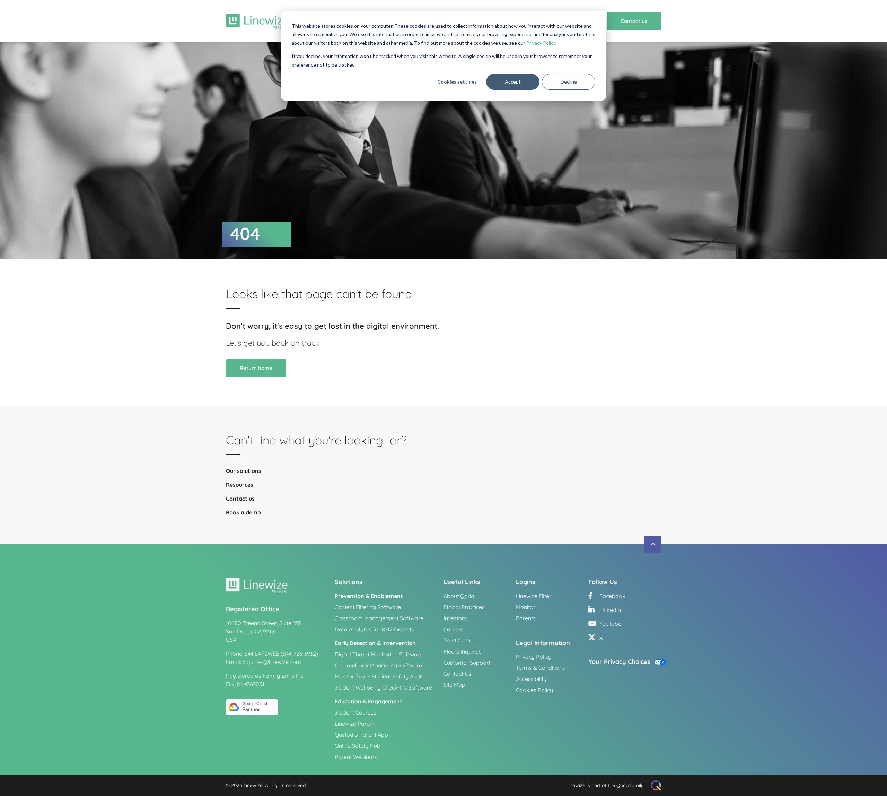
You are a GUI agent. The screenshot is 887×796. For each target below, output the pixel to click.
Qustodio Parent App (361, 734)
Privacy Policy (540, 43)
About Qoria (459, 595)
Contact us (634, 21)
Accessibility (531, 678)
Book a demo (243, 512)
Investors (455, 618)
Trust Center (459, 640)
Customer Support (467, 662)
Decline (569, 82)
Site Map (454, 684)
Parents (526, 618)
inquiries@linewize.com (272, 661)
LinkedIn (609, 609)
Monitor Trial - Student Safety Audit (379, 676)
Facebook (611, 595)
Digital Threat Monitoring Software (379, 654)
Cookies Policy (534, 689)
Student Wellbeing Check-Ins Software (383, 687)
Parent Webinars (356, 756)
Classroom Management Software (379, 618)
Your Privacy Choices (620, 661)
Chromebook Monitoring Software (378, 665)
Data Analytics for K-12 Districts (374, 629)
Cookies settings (457, 82)
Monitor (525, 607)
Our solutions (243, 470)
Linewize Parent (355, 723)
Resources (239, 484)
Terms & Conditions (540, 667)
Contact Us (457, 673)
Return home (256, 368)
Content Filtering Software (368, 607)
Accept (513, 82)
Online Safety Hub (357, 745)
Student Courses (355, 712)
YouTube (609, 623)
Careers (454, 629)
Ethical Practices (464, 607)
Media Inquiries (463, 651)
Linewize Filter (533, 595)
